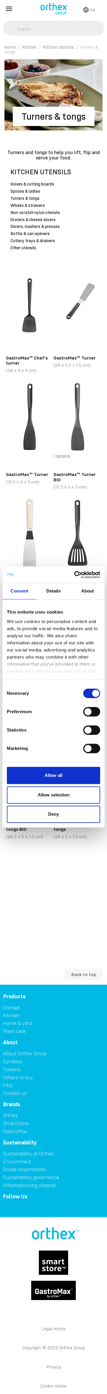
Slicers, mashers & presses (35, 226)
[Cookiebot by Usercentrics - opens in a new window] (75, 575)
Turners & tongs (25, 198)
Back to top (83, 974)
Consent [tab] (19, 590)
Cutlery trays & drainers (32, 241)
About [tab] (87, 590)
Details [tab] (53, 590)
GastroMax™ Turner (75, 358)
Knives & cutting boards (32, 184)
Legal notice (54, 1328)
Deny (53, 814)
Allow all (53, 775)
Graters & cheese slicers (33, 220)
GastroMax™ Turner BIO (75, 477)
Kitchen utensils (40, 171)
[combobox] (53, 29)
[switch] (91, 711)
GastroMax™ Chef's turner (27, 360)
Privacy (53, 1367)
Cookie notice (53, 1386)
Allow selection (54, 794)
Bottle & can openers (30, 233)
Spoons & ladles (25, 191)
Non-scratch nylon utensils (35, 212)
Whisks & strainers (27, 205)
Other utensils (23, 248)
